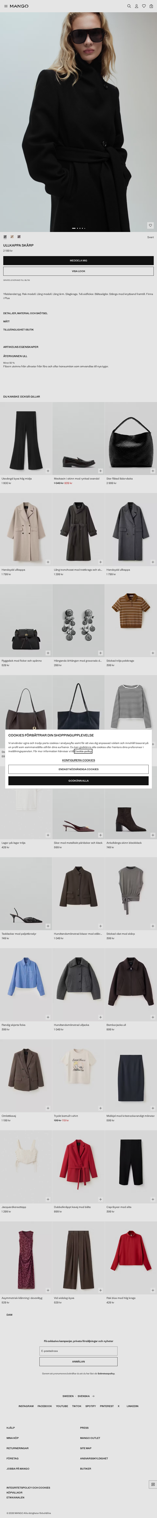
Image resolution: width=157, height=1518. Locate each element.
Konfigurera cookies (78, 760)
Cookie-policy (83, 751)
